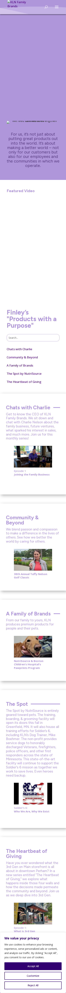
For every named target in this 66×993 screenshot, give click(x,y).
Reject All (33, 985)
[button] (11, 457)
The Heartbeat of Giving (24, 382)
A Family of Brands (20, 365)
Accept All (33, 966)
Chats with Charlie (19, 349)
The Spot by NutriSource (24, 374)
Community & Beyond (22, 357)
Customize (33, 975)
